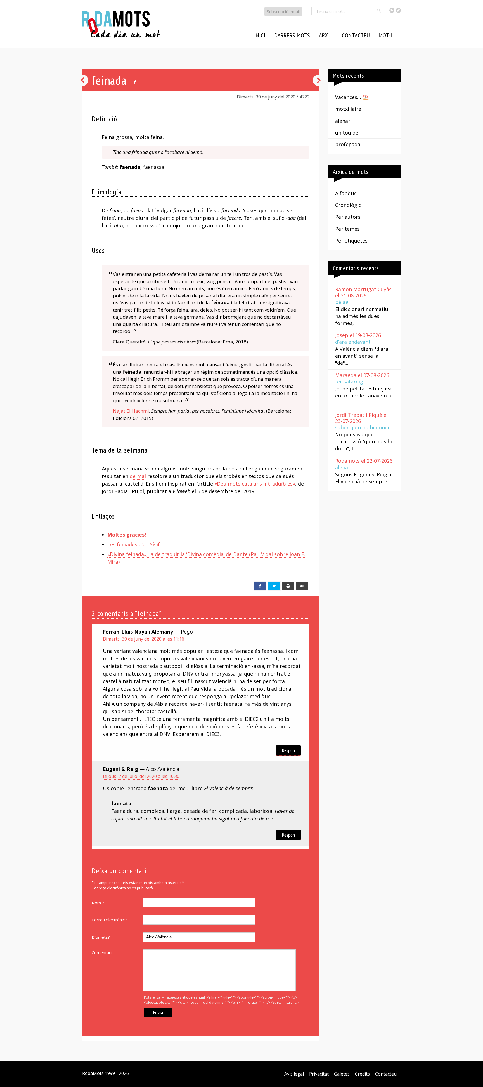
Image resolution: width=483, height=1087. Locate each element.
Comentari (102, 952)
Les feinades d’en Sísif (133, 544)
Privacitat (319, 1074)
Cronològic (348, 205)
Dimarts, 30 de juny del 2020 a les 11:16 (143, 639)
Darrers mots (292, 35)
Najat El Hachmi (131, 411)
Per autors (348, 216)
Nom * (98, 902)
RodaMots (93, 1073)
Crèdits (362, 1074)
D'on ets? (101, 937)
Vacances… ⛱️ (352, 97)
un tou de (346, 132)
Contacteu (386, 1074)
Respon (288, 750)
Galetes (342, 1074)
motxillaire (348, 108)
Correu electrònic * (110, 920)
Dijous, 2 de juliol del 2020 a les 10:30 (141, 776)
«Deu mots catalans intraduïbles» (254, 483)
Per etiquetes (351, 240)
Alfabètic (346, 193)
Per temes (347, 228)
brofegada (347, 144)
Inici (260, 35)
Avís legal (294, 1074)
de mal (138, 476)
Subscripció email (283, 11)
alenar (342, 120)
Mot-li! (388, 35)
